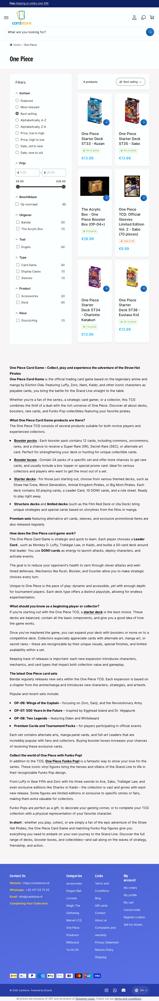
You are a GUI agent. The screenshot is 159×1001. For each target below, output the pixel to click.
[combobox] (79, 32)
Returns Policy (104, 950)
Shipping (100, 957)
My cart (129, 902)
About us (101, 920)
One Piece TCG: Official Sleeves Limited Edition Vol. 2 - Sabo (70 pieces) (131, 221)
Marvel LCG (74, 920)
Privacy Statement (107, 942)
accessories (74, 883)
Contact (100, 913)
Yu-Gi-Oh (72, 950)
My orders (130, 887)
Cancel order (132, 910)
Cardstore (24, 990)
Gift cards (101, 905)
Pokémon (72, 935)
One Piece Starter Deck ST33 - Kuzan (93, 138)
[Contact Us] (143, 17)
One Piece (30, 44)
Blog (98, 898)
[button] (6, 17)
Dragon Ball (73, 891)
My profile (130, 895)
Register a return (134, 917)
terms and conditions (128, 998)
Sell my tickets (133, 924)
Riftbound (72, 942)
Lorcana (71, 898)
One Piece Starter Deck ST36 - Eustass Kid (129, 307)
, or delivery (33, 3)
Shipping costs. (85, 998)
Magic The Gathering (73, 909)
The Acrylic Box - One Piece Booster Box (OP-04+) (93, 216)
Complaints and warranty (105, 931)
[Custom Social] (123, 990)
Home (17, 44)
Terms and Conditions (102, 887)
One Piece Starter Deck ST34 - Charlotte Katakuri (90, 310)
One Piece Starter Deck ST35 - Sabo (129, 138)
